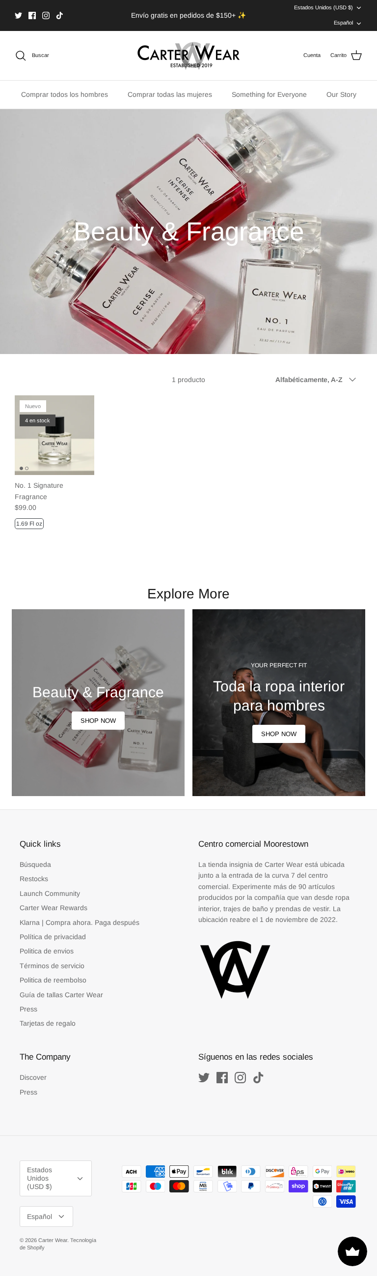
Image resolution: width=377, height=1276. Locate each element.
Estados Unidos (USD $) (323, 7)
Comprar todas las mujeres (170, 94)
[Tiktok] (59, 15)
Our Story (341, 94)
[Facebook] (32, 15)
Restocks (34, 879)
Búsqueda (35, 864)
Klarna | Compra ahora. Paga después (79, 922)
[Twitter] (18, 15)
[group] (98, 702)
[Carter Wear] (188, 55)
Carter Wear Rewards (53, 908)
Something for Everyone (269, 94)
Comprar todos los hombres (64, 94)
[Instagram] (46, 15)
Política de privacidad (53, 937)
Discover (33, 1077)
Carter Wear (52, 1240)
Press (28, 1009)
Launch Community (50, 893)
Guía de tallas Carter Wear (61, 995)
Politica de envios (47, 951)
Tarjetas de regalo (48, 1023)
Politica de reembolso (53, 980)
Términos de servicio (52, 966)
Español (343, 23)
